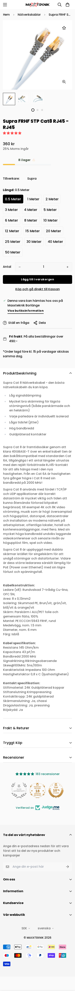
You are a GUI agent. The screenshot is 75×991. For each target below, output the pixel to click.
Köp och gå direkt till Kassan (37, 289)
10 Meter (50, 220)
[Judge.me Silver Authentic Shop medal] (19, 790)
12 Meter (12, 231)
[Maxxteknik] (37, 4)
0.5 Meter (13, 199)
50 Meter (12, 252)
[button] (67, 4)
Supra (32, 178)
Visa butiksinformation (26, 311)
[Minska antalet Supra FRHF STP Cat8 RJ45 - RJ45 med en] (19, 267)
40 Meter (55, 241)
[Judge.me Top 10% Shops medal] (56, 790)
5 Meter (50, 209)
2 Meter (52, 199)
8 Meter (30, 220)
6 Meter (11, 220)
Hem (6, 15)
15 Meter (32, 231)
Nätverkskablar (29, 15)
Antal (7, 266)
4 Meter (30, 209)
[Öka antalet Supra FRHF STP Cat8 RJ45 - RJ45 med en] (67, 267)
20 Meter (53, 231)
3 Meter (11, 209)
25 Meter (12, 241)
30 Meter (34, 241)
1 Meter (33, 199)
